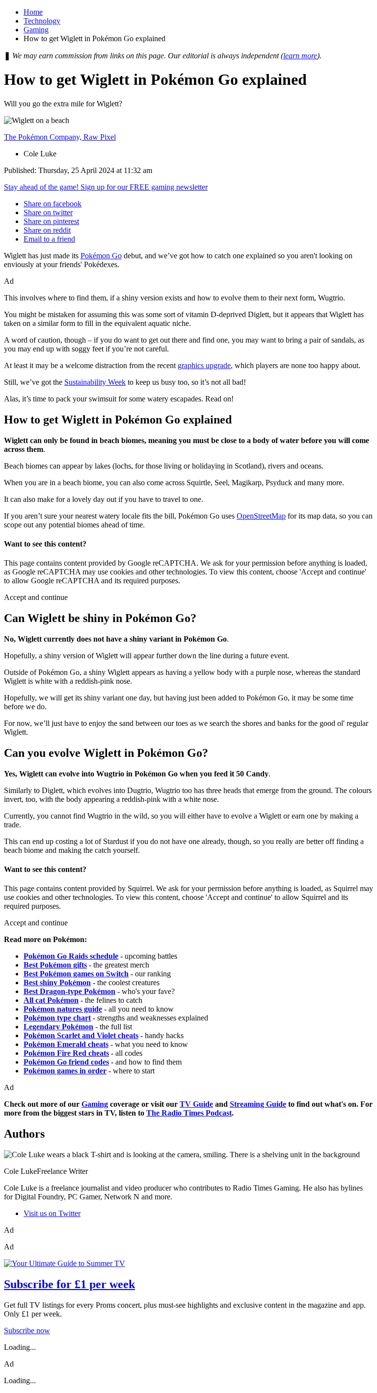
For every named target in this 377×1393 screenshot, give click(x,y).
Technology (42, 21)
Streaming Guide (258, 1104)
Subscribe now (27, 1330)
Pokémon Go (101, 255)
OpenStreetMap (261, 516)
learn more (300, 55)
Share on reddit (47, 230)
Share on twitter (48, 212)
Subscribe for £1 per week (69, 1284)
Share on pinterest (51, 221)
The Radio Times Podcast (189, 1113)
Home (33, 12)
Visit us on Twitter (52, 1213)
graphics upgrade (204, 365)
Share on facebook (52, 203)
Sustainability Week (95, 382)
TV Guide (196, 1104)
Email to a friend (49, 239)
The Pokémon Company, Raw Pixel (60, 137)
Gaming (36, 29)
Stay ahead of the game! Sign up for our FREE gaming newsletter (106, 187)
